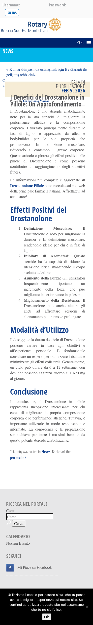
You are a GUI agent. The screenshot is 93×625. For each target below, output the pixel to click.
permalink (18, 457)
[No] (86, 606)
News (46, 451)
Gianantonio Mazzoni (36, 101)
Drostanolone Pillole (27, 185)
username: (11, 5)
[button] (80, 43)
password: (57, 5)
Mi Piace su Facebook (34, 567)
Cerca (10, 510)
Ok (46, 616)
